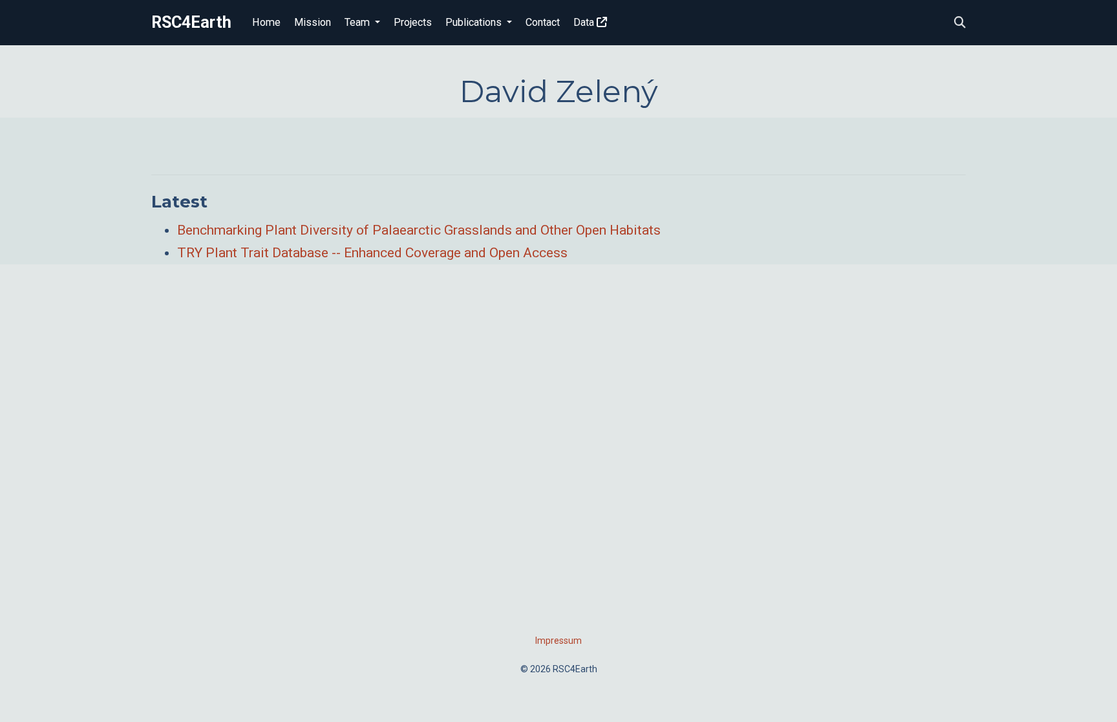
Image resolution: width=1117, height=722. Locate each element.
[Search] (960, 23)
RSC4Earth (191, 22)
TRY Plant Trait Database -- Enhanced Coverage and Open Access (372, 252)
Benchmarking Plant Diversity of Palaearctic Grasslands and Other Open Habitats (419, 230)
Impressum (558, 640)
